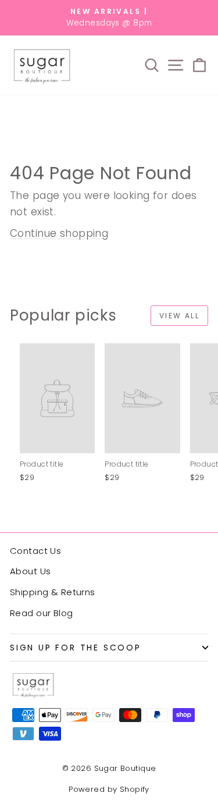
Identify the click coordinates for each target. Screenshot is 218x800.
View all (179, 316)
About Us (30, 571)
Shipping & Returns (52, 592)
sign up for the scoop (75, 647)
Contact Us (35, 551)
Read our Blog (41, 613)
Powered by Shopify (109, 789)
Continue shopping (59, 233)
